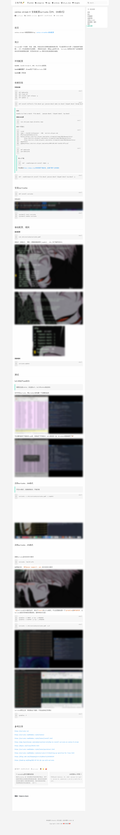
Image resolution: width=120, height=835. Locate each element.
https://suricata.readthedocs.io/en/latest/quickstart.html (35, 749)
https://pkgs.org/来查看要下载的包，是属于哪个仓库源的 (41, 168)
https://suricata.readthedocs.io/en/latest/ (29, 734)
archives (56, 3)
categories (40, 3)
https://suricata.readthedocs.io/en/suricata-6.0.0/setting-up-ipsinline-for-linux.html (44, 753)
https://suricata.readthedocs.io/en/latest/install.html (34, 738)
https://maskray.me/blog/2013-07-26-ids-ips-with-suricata (34, 760)
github (31, 3)
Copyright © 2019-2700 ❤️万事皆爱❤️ (60, 823)
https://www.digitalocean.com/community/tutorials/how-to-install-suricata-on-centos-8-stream (47, 742)
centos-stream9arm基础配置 (45, 32)
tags (49, 3)
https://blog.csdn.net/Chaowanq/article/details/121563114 (34, 756)
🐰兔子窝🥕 (19, 3)
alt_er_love (67, 3)
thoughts (77, 3)
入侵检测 (28, 15)
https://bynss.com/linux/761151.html (27, 745)
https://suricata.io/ (22, 731)
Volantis (53, 820)
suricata (34, 15)
